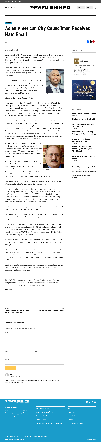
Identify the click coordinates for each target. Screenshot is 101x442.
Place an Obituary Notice (42, 408)
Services (76, 14)
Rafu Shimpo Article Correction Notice (83, 157)
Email (36, 351)
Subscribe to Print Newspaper (43, 416)
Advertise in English (41, 419)
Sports (24, 14)
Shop (83, 14)
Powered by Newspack (91, 439)
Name (6, 351)
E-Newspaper (80, 7)
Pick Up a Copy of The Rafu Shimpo (45, 412)
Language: (7, 1)
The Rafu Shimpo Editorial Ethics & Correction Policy (49, 423)
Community (9, 23)
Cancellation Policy (72, 416)
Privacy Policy (71, 412)
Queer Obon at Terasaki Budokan (84, 114)
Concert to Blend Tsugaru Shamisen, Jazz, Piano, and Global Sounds (82, 149)
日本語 (19, 1)
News (17, 14)
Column (50, 14)
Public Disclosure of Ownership (75, 423)
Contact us (70, 419)
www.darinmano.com (32, 138)
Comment (7, 332)
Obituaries (58, 14)
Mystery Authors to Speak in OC (83, 119)
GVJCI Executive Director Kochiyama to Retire (81, 140)
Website (7, 359)
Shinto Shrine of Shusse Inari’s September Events (83, 125)
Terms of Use (71, 408)
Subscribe (89, 7)
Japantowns (41, 14)
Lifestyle (31, 14)
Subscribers (67, 14)
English (14, 1)
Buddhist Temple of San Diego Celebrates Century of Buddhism (84, 133)
